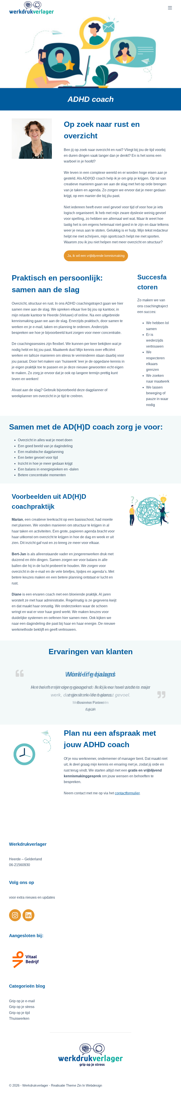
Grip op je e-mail (22, 1001)
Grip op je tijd (19, 1013)
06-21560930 (19, 865)
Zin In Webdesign (90, 1085)
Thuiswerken (19, 1018)
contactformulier (127, 793)
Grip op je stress (21, 1007)
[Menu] (170, 8)
